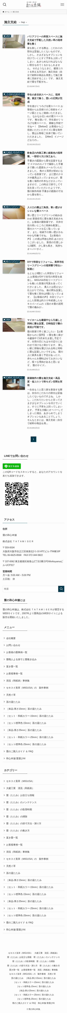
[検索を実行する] (61, 589)
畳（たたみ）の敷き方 (18, 830)
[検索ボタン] (4, 4)
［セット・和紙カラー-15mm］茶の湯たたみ (29, 716)
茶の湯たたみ (13, 702)
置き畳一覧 (12, 666)
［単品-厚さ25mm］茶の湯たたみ (24, 730)
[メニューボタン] (62, 4)
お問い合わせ (13, 645)
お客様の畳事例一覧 (16, 652)
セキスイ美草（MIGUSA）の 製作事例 (27, 687)
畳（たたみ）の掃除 (16, 816)
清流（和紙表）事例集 (18, 680)
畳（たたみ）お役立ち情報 (20, 795)
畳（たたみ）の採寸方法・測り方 (23, 823)
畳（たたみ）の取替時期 (19, 809)
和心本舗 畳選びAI (15, 758)
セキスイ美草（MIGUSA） (20, 781)
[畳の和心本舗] (33, 4)
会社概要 (11, 638)
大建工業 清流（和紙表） (20, 788)
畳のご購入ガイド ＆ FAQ (19, 751)
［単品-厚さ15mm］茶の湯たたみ (24, 708)
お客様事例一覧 (14, 673)
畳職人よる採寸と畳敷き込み (21, 659)
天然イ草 (12, 694)
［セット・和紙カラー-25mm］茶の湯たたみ (29, 737)
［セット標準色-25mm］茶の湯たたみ (26, 744)
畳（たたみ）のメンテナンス (21, 802)
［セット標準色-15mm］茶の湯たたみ (26, 723)
